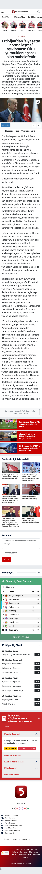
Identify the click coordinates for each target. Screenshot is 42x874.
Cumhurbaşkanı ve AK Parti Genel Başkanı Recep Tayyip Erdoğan (20, 412)
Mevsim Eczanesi (12, 734)
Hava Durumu (10, 818)
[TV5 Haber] (20, 12)
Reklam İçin (25, 839)
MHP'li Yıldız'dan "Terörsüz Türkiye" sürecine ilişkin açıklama (31, 520)
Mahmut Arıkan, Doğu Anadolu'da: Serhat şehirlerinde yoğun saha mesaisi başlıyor (30, 477)
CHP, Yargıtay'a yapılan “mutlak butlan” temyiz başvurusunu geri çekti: (10, 477)
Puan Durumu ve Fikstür (13, 825)
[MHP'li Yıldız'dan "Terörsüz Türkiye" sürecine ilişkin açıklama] (31, 511)
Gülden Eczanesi (11, 774)
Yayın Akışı (20, 17)
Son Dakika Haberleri (12, 830)
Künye (15, 839)
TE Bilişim (27, 863)
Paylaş (6, 125)
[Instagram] (21, 808)
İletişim (6, 839)
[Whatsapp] (29, 808)
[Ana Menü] (2, 12)
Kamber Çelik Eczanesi (14, 762)
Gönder (6, 559)
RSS (6, 853)
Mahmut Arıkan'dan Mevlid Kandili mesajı (29, 497)
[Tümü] (39, 572)
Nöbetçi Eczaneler (11, 815)
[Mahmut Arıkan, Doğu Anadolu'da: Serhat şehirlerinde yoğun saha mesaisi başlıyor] (31, 468)
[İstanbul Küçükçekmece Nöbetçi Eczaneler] (39, 718)
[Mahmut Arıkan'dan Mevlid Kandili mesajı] (31, 489)
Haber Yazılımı (16, 863)
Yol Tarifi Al (12, 749)
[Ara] (38, 11)
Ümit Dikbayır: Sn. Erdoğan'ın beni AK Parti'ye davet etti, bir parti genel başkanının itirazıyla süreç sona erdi (10, 522)
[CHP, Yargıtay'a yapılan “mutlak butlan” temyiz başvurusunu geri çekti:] (11, 468)
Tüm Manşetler (10, 828)
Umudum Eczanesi (12, 755)
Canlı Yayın (6, 17)
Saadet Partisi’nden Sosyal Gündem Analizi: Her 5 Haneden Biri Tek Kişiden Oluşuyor (10, 499)
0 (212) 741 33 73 (28, 749)
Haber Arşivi (9, 833)
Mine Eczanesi (10, 768)
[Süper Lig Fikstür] (39, 645)
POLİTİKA (21, 37)
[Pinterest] (17, 808)
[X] (13, 808)
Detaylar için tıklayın (21, 637)
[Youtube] (25, 808)
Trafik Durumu (10, 823)
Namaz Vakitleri (11, 820)
